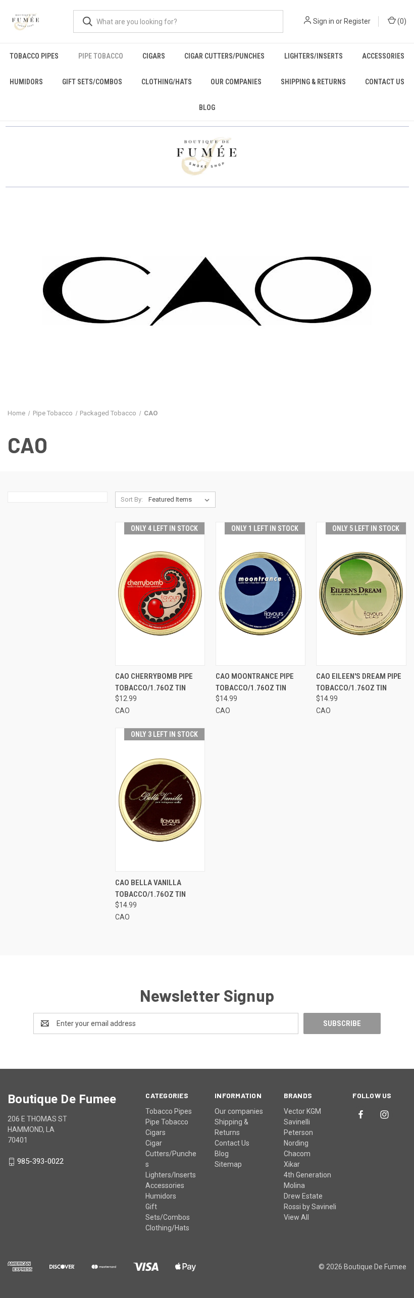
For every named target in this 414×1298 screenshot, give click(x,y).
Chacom (297, 1154)
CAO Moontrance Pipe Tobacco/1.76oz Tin (255, 682)
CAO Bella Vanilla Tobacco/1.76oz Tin (150, 888)
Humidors (26, 82)
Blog (207, 107)
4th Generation (307, 1175)
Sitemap (228, 1164)
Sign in (323, 21)
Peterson (298, 1132)
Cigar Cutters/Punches (224, 56)
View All (296, 1217)
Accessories (383, 56)
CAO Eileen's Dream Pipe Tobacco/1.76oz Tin (358, 682)
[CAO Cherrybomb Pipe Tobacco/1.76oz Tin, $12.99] (160, 594)
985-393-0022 (40, 1161)
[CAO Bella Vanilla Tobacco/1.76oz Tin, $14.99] (160, 800)
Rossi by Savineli (310, 1207)
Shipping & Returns (313, 82)
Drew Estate (303, 1196)
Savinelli (297, 1122)
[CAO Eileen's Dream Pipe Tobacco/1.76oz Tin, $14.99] (361, 594)
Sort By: (132, 499)
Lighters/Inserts (313, 56)
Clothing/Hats (166, 82)
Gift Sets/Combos (92, 82)
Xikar (292, 1164)
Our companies (236, 82)
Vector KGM (302, 1111)
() (401, 21)
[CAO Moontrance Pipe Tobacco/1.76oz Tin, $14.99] (260, 594)
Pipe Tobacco (100, 56)
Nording (296, 1143)
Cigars (153, 56)
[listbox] (181, 499)
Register (357, 21)
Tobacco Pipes (34, 56)
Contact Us (384, 82)
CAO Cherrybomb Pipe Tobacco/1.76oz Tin (154, 682)
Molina (294, 1185)
